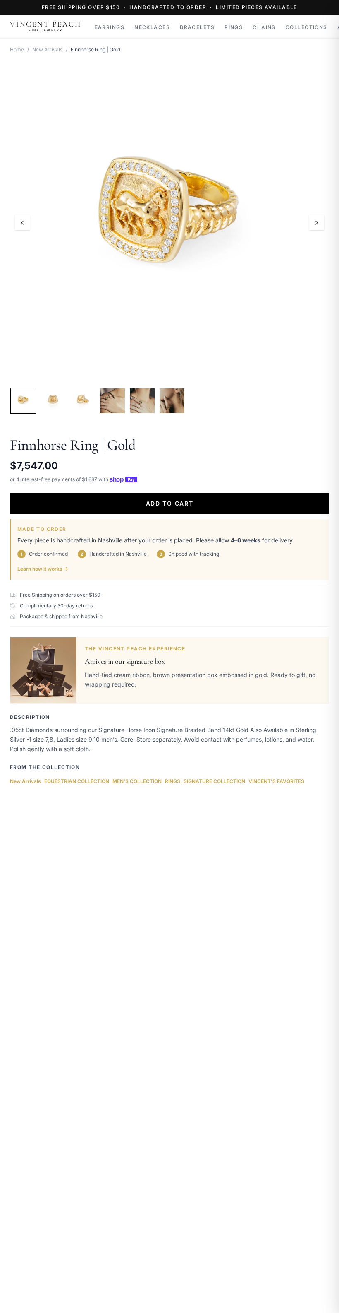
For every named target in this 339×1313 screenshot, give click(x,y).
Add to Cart (169, 503)
